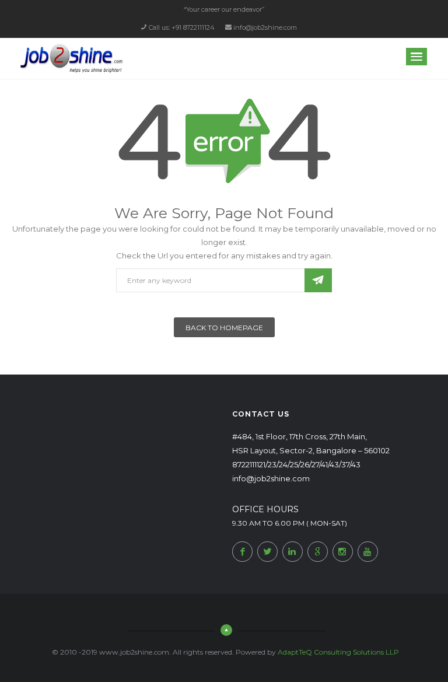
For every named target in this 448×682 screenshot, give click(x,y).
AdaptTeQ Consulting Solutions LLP (338, 652)
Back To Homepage (224, 327)
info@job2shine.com (265, 27)
